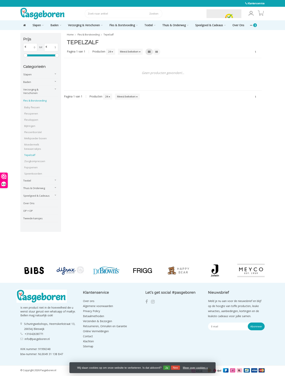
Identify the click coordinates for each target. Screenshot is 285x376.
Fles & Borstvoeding (122, 25)
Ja (166, 367)
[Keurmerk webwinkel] (197, 13)
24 (109, 51)
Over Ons (238, 25)
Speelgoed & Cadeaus (209, 25)
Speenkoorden (33, 173)
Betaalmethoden (93, 316)
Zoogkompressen (34, 161)
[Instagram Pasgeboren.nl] (154, 302)
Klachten (88, 341)
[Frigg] (142, 270)
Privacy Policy (91, 311)
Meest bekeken (129, 51)
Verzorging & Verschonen (84, 25)
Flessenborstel (33, 132)
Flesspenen (31, 113)
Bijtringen (29, 126)
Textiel (148, 25)
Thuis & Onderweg (174, 25)
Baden (54, 25)
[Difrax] (70, 270)
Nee (175, 367)
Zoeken (153, 13)
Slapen (37, 25)
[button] (251, 13)
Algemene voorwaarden (98, 306)
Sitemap (88, 346)
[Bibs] (34, 270)
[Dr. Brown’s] (106, 270)
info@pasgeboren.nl (37, 339)
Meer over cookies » (195, 367)
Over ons (88, 301)
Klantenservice (256, 3)
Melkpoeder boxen (35, 138)
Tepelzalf (29, 155)
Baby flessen (32, 107)
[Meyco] (251, 270)
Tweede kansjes (33, 218)
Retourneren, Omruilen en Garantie (105, 326)
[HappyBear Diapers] (178, 270)
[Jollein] (214, 270)
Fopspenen (31, 167)
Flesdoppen (31, 119)
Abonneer (256, 326)
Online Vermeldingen (96, 331)
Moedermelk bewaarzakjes (32, 147)
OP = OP (28, 211)
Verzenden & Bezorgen (97, 321)
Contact (88, 336)
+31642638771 (34, 334)
